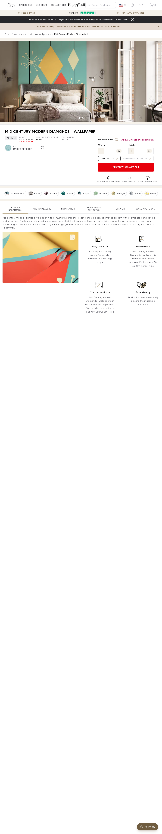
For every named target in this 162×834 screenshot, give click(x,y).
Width (101, 145)
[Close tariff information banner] (158, 26)
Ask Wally (150, 826)
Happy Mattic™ (108, 158)
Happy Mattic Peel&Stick (94, 208)
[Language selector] (122, 5)
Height (132, 145)
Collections (58, 5)
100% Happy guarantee (132, 13)
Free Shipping (29, 13)
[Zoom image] (72, 237)
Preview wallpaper (126, 167)
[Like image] (42, 148)
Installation (68, 209)
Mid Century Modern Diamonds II (70, 34)
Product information (15, 208)
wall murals (11, 5)
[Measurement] (116, 140)
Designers (41, 5)
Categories (25, 5)
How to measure (41, 209)
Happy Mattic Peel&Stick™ (135, 158)
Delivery (120, 209)
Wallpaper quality (147, 209)
